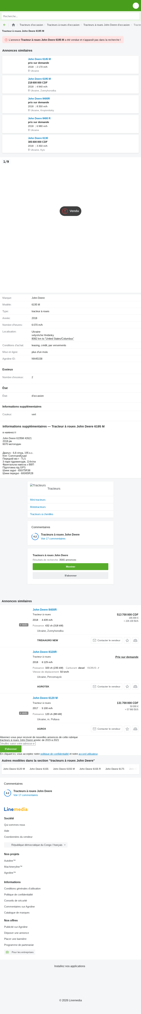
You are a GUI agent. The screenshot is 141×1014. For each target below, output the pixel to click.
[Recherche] (136, 16)
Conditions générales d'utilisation (22, 888)
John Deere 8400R (39, 98)
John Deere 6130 (38, 138)
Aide (6, 830)
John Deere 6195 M (39, 78)
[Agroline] (13, 25)
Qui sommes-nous (14, 824)
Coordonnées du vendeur (18, 836)
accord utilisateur (88, 753)
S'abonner (11, 749)
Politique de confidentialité (18, 894)
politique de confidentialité (54, 753)
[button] (136, 5)
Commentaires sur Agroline (19, 906)
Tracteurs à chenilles (41, 514)
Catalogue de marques (17, 912)
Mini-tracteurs (38, 499)
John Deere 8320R (45, 651)
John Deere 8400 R (39, 118)
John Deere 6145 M (39, 59)
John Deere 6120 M (45, 698)
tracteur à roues (40, 311)
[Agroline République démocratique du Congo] (22, 5)
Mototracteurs (38, 506)
